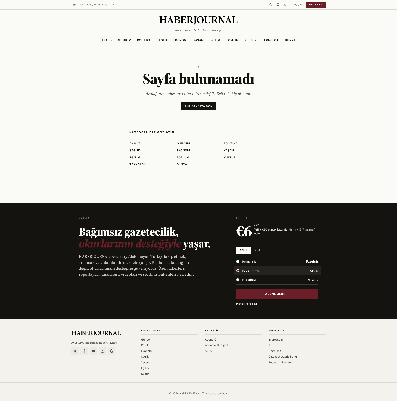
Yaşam (198, 40)
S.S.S (208, 351)
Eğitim (215, 40)
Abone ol (316, 4)
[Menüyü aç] (74, 4)
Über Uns (275, 351)
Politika (144, 40)
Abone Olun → (277, 293)
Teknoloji (270, 40)
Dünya (290, 40)
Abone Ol (211, 339)
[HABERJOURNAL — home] (198, 20)
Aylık (244, 250)
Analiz (107, 40)
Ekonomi (180, 40)
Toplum (232, 40)
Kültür (250, 40)
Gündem (124, 40)
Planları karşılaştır (246, 303)
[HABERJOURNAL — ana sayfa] (96, 333)
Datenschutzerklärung (283, 356)
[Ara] (270, 4)
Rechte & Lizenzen (280, 362)
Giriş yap (297, 4)
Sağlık (162, 40)
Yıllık (259, 250)
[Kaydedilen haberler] (278, 4)
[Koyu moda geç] (285, 4)
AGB (271, 345)
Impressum (276, 339)
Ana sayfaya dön (198, 106)
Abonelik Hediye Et (217, 345)
